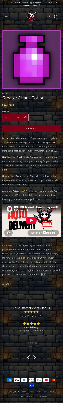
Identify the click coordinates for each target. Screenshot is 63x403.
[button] (6, 16)
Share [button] (8, 283)
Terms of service (25, 396)
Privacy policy (49, 392)
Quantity (6, 111)
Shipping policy (41, 396)
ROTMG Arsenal (20, 392)
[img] (31, 312)
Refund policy (35, 392)
